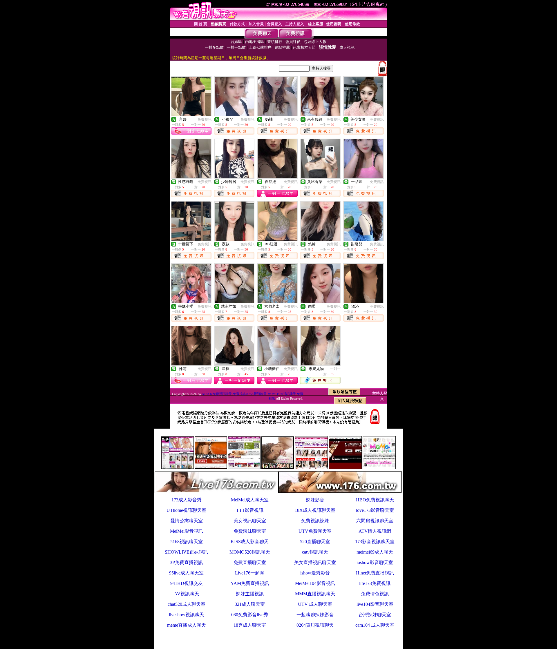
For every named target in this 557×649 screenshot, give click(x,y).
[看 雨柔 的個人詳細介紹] (320, 301)
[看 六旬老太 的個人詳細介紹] (277, 301)
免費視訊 (204, 119)
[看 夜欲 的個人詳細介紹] (234, 239)
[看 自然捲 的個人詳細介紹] (277, 176)
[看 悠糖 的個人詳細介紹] (320, 239)
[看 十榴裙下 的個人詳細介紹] (191, 239)
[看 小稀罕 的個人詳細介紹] (234, 114)
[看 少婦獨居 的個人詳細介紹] (234, 176)
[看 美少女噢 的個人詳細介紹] (363, 114)
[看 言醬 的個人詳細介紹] (191, 114)
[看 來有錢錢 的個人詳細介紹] (320, 114)
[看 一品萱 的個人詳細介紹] (363, 176)
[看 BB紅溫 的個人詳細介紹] (277, 239)
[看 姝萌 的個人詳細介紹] (191, 363)
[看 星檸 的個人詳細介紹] (234, 363)
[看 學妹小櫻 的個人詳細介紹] (191, 301)
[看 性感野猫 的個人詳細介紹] (191, 176)
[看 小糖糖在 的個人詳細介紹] (277, 363)
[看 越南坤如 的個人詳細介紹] (234, 301)
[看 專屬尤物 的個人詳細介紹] (320, 363)
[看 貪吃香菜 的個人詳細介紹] (320, 176)
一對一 (335, 369)
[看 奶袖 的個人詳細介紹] (277, 114)
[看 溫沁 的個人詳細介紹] (363, 301)
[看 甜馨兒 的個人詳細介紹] (363, 239)
